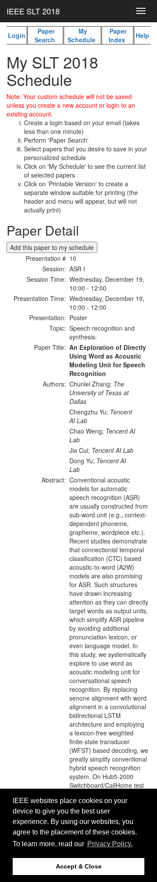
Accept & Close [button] (79, 866)
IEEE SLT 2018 (33, 11)
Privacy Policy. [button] (110, 844)
